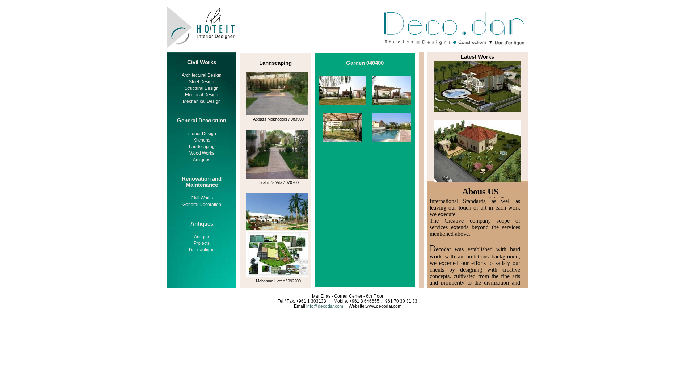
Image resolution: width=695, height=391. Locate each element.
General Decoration (201, 204)
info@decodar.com (324, 306)
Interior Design (201, 133)
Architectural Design (202, 75)
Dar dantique (202, 249)
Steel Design (201, 81)
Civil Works (202, 198)
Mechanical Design (202, 101)
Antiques (201, 159)
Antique (201, 236)
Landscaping (202, 146)
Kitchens (201, 140)
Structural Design (202, 88)
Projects (202, 243)
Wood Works (201, 153)
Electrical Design (201, 94)
